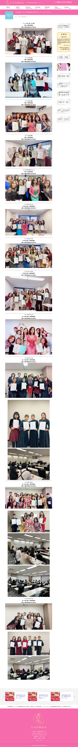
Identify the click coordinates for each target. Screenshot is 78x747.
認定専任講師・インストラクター (42, 706)
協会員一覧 (33, 706)
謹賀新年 (63, 696)
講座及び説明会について (43, 696)
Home (8, 7)
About (19, 7)
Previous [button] (3, 696)
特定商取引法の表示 (67, 706)
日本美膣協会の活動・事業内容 (23, 706)
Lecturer (38, 7)
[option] (16, 696)
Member (47, 7)
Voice (58, 7)
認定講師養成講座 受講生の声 (56, 706)
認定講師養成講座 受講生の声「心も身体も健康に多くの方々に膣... (20, 696)
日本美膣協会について (11, 706)
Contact (67, 7)
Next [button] (74, 696)
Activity (29, 7)
